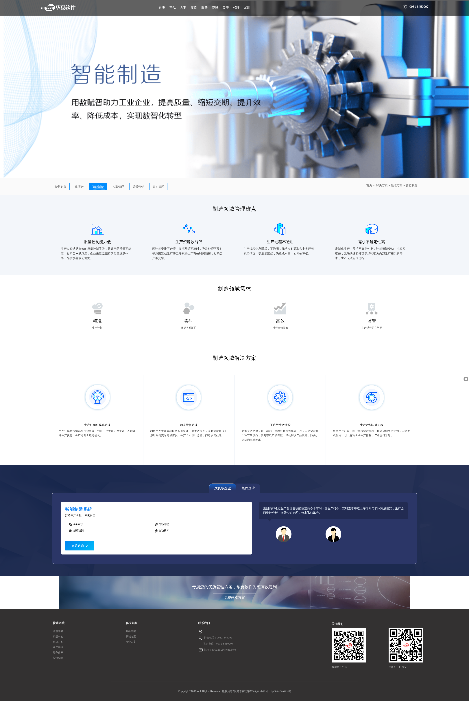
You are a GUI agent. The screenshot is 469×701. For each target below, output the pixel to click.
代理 (236, 8)
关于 (225, 8)
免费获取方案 (234, 597)
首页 (162, 8)
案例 (194, 8)
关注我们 (337, 623)
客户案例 (58, 647)
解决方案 (382, 185)
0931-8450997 (419, 6)
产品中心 (58, 636)
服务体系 (58, 652)
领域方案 (396, 185)
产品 (172, 8)
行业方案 (131, 641)
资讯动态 (58, 657)
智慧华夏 (58, 631)
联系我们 (204, 623)
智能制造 (411, 185)
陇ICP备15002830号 (281, 691)
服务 (204, 8)
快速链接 (59, 623)
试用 (247, 8)
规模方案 (131, 631)
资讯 (215, 8)
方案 (183, 8)
